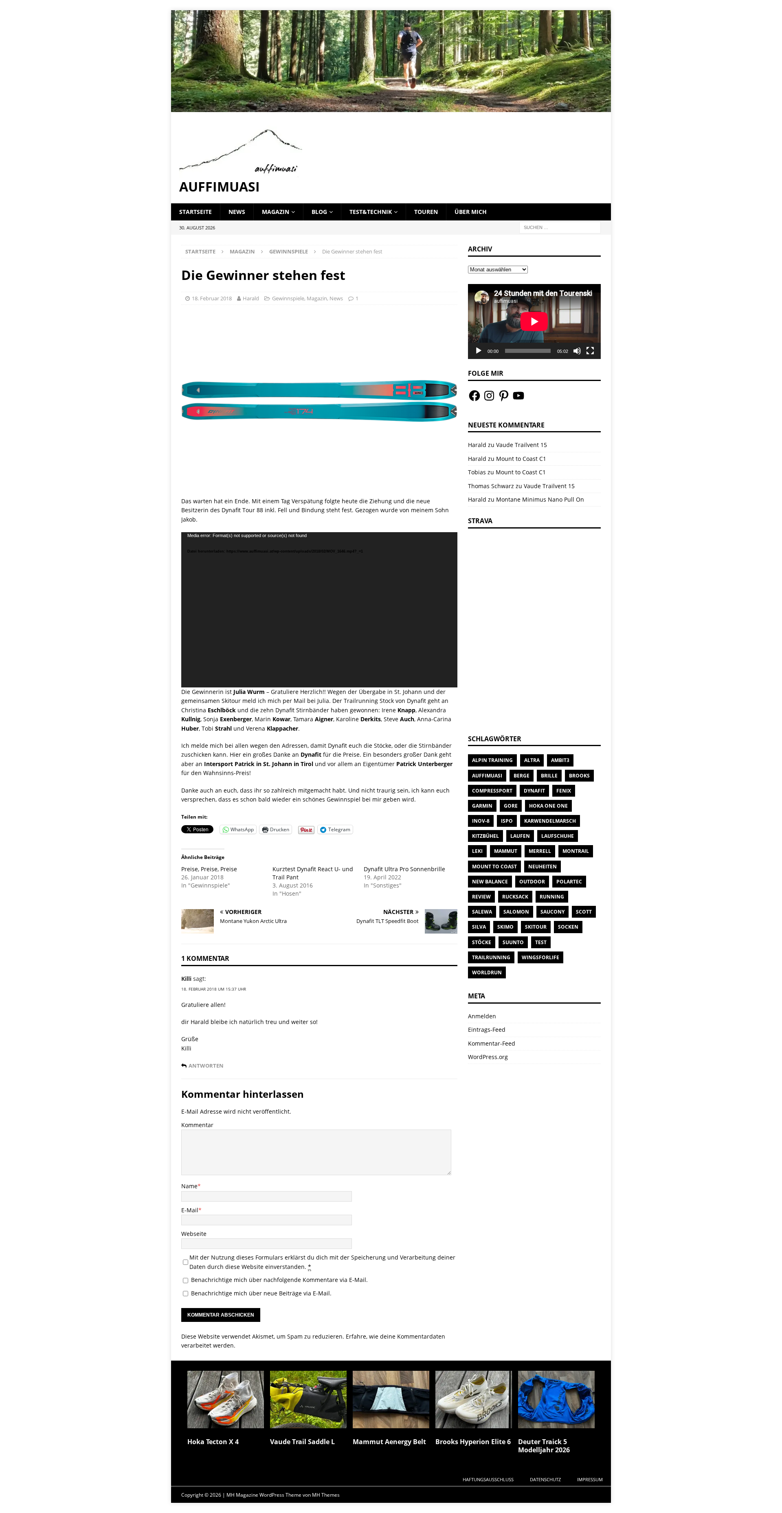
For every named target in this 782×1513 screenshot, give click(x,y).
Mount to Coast (494, 866)
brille (549, 775)
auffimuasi (487, 775)
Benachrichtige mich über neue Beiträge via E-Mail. (261, 1293)
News (236, 212)
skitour (536, 926)
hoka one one (548, 805)
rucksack (515, 896)
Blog (319, 212)
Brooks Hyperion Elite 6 (473, 1441)
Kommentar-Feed (491, 1043)
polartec (569, 881)
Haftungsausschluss (488, 1479)
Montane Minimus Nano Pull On (540, 499)
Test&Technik (370, 212)
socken (568, 926)
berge (521, 775)
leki (477, 851)
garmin (482, 805)
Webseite (193, 1234)
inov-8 (481, 820)
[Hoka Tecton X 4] (225, 1399)
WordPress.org (488, 1057)
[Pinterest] (503, 395)
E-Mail (189, 1210)
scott (584, 911)
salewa (482, 911)
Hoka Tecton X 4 (213, 1441)
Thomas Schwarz (491, 486)
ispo (507, 820)
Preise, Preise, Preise (209, 869)
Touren (426, 212)
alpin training (492, 760)
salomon (516, 911)
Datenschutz (545, 1479)
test (541, 942)
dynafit (534, 790)
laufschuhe (557, 835)
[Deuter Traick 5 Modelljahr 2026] (556, 1399)
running (552, 896)
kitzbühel (485, 835)
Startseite (195, 212)
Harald (251, 298)
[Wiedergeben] (478, 351)
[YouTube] (518, 395)
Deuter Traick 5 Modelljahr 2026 (544, 1446)
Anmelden (482, 1016)
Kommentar (197, 1125)
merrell (540, 851)
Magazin (275, 212)
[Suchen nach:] (560, 227)
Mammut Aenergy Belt (389, 1441)
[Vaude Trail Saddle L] (308, 1399)
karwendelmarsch (550, 820)
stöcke (481, 942)
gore (511, 805)
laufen (520, 835)
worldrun (487, 972)
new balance (490, 881)
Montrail (575, 851)
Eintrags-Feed (486, 1029)
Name (189, 1186)
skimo (505, 926)
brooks (579, 775)
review (481, 896)
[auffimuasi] (391, 107)
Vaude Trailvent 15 (521, 445)
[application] (319, 609)
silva (479, 926)
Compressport (492, 790)
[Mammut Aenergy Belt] (391, 1399)
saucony (552, 911)
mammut (505, 851)
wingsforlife (540, 957)
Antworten (206, 1065)
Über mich (471, 212)
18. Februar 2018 (212, 298)
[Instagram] (489, 395)
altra (532, 760)
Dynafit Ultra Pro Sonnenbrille (404, 869)
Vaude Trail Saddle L (302, 1441)
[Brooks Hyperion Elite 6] (473, 1399)
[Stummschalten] (577, 351)
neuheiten (542, 866)
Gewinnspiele (288, 298)
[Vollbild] (590, 351)
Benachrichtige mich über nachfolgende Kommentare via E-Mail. (279, 1280)
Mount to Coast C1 (521, 458)
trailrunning (491, 957)
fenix (563, 790)
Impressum (590, 1479)
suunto (513, 942)
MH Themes (326, 1494)
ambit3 (560, 760)
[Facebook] (474, 395)
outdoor (532, 881)
